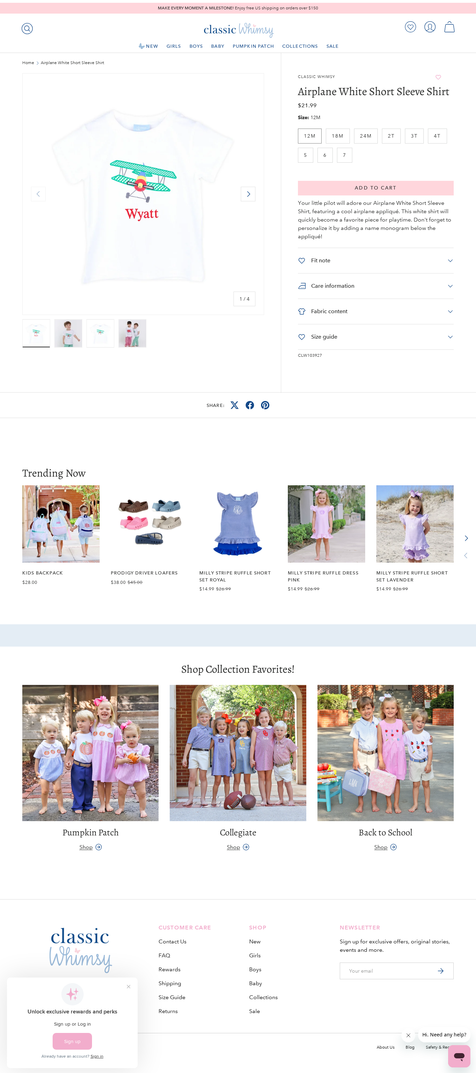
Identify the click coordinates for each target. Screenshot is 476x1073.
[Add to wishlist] (438, 77)
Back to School (385, 832)
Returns (168, 1011)
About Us (385, 1047)
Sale (333, 46)
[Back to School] (385, 753)
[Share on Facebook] (250, 405)
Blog (410, 1047)
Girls (174, 46)
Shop (86, 847)
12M (310, 136)
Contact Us (172, 941)
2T (391, 136)
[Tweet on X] (234, 405)
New (152, 46)
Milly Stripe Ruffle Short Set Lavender (412, 576)
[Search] (25, 27)
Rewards (170, 969)
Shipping (170, 983)
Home (28, 63)
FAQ (164, 955)
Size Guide (172, 997)
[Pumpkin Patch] (90, 753)
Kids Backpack (42, 573)
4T (437, 136)
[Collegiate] (238, 753)
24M (366, 136)
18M (338, 136)
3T (414, 136)
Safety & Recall (440, 1047)
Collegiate (238, 832)
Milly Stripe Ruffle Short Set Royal (235, 576)
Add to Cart (376, 188)
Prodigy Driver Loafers (144, 573)
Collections (300, 46)
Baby (217, 46)
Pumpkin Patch (253, 46)
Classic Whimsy (316, 77)
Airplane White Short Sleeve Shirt (72, 63)
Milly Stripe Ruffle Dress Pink (323, 576)
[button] (449, 26)
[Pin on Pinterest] (265, 405)
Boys (196, 46)
